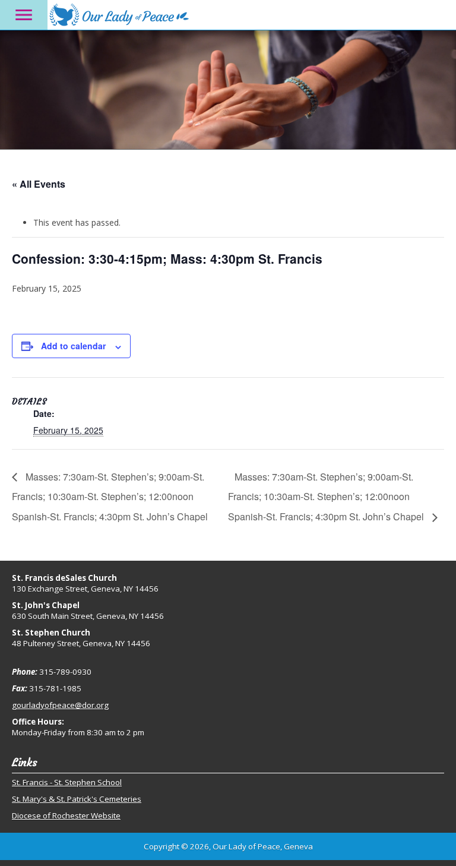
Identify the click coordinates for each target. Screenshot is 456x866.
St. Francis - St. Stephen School (67, 782)
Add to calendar (73, 346)
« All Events (38, 184)
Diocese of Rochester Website (66, 815)
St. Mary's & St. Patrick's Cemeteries (76, 799)
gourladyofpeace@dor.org (60, 705)
